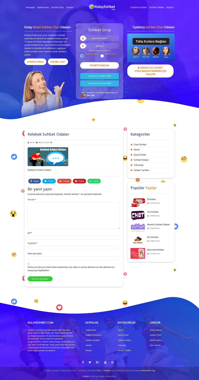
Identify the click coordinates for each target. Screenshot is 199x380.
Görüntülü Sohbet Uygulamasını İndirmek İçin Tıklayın (150, 71)
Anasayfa (30, 7)
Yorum (32, 199)
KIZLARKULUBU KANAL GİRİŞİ (99, 83)
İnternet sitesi (35, 253)
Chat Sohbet (140, 144)
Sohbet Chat (155, 335)
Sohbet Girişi (57, 7)
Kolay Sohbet (156, 330)
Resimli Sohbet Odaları (158, 224)
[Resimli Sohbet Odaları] (138, 227)
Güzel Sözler (140, 154)
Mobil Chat (58, 61)
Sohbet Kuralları (138, 7)
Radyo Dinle (36, 61)
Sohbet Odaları (156, 7)
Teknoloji (138, 165)
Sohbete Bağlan (99, 65)
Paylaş (35, 181)
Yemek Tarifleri (141, 170)
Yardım (69, 7)
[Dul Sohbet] (138, 215)
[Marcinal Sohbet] (138, 253)
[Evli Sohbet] (138, 240)
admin (32, 142)
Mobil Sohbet (156, 340)
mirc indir (91, 95)
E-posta (32, 243)
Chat (98, 370)
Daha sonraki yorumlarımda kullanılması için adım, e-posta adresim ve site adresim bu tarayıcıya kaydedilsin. (71, 269)
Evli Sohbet (152, 237)
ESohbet (151, 199)
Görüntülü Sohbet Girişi (99, 76)
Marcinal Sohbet (155, 249)
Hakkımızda (43, 7)
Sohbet (107, 370)
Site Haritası (155, 345)
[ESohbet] (138, 202)
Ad (30, 232)
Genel (137, 149)
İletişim (170, 7)
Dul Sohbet (153, 211)
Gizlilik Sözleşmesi (93, 335)
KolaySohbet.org (147, 370)
